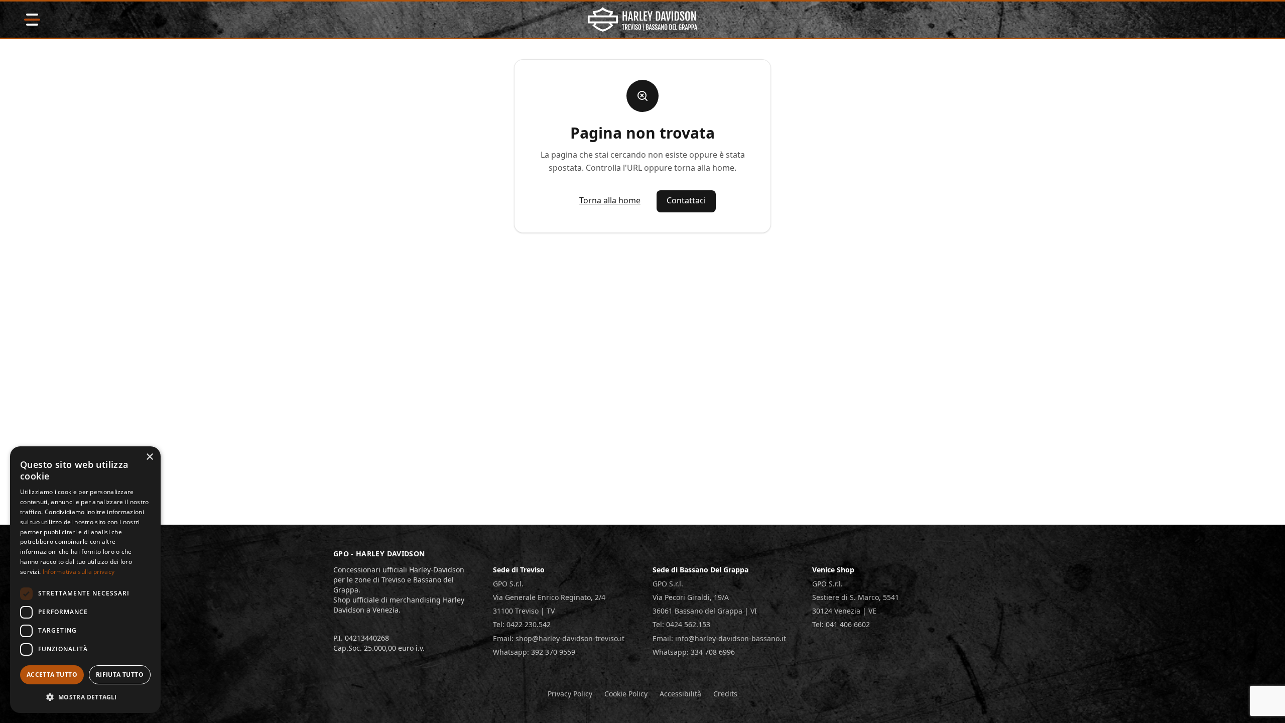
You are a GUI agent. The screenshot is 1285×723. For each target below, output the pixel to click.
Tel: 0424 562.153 (681, 624)
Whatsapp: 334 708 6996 (694, 652)
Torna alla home (609, 200)
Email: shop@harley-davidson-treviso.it (558, 638)
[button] (85, 697)
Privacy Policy (570, 693)
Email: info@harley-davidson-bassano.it (719, 638)
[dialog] (85, 579)
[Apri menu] (32, 20)
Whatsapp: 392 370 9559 (534, 652)
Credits (725, 693)
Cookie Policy (626, 693)
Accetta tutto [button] (52, 674)
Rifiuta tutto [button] (120, 674)
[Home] (642, 20)
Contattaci (686, 200)
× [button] (149, 457)
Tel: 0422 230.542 (522, 624)
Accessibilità (680, 693)
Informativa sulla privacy (79, 571)
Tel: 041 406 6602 (841, 624)
